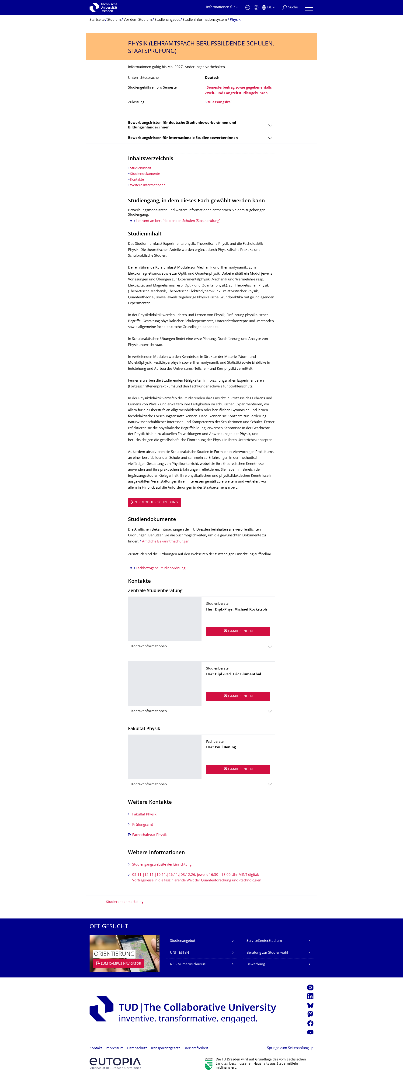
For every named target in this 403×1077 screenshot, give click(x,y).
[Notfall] (247, 7)
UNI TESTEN (179, 953)
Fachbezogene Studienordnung (160, 568)
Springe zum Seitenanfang (288, 1048)
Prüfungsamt (142, 825)
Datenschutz (137, 1048)
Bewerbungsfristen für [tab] (183, 138)
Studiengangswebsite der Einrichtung (161, 864)
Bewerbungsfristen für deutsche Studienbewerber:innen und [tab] (182, 125)
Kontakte (137, 179)
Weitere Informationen (148, 185)
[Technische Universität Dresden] (103, 7)
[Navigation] (309, 7)
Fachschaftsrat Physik (149, 835)
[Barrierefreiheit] (256, 7)
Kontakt (96, 1048)
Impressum (114, 1048)
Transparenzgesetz (165, 1048)
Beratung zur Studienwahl (267, 953)
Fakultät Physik (144, 814)
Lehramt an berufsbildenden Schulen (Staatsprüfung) (178, 221)
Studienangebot (182, 941)
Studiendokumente (145, 174)
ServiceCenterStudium (264, 941)
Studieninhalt (140, 168)
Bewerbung (256, 964)
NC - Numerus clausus (187, 964)
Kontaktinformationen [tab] (149, 646)
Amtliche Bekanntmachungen (165, 541)
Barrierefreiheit (196, 1048)
